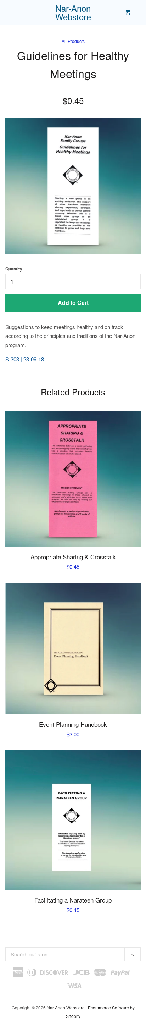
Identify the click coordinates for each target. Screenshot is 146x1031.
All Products (73, 41)
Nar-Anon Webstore (73, 12)
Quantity (13, 268)
